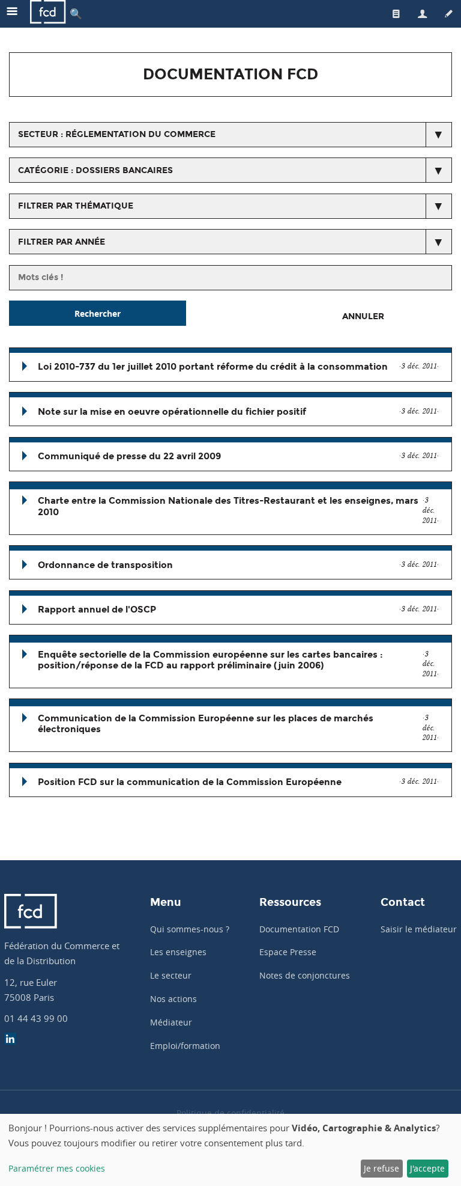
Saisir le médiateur (419, 929)
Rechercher (97, 313)
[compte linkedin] (10, 1040)
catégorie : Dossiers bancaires (95, 170)
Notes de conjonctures (304, 975)
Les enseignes (178, 952)
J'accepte (427, 1168)
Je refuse (381, 1168)
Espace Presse (287, 952)
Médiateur (171, 1022)
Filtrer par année (61, 242)
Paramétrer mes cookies (56, 1168)
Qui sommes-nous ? (189, 929)
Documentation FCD (299, 929)
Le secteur (170, 975)
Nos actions (173, 998)
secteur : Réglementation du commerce (116, 134)
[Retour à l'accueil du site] (48, 13)
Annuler (363, 316)
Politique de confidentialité (230, 1113)
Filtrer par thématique (75, 206)
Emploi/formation (185, 1045)
